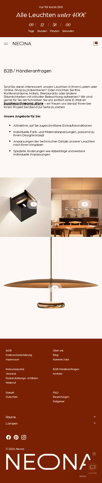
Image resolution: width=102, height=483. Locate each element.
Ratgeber (59, 401)
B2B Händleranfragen (66, 369)
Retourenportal (15, 369)
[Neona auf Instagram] (24, 437)
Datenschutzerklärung (19, 355)
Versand (11, 373)
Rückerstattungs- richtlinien (22, 378)
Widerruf (11, 382)
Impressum (12, 359)
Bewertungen (61, 397)
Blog (55, 355)
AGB (8, 350)
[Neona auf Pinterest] (16, 437)
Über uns (58, 350)
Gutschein (12, 397)
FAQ (55, 392)
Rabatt (10, 392)
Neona (20, 449)
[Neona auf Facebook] (8, 437)
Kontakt (57, 373)
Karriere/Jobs (61, 359)
